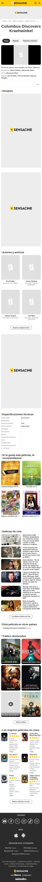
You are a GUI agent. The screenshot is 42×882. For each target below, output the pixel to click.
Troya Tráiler (11, 688)
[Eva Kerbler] (10, 267)
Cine (9, 21)
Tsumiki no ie (31, 487)
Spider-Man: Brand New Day (35, 734)
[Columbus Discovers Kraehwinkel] (21, 55)
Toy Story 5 (13, 754)
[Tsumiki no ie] (31, 473)
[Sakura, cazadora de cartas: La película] (10, 502)
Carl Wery (31, 316)
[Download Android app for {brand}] (24, 835)
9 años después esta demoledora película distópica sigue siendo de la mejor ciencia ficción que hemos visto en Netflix (31, 552)
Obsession (33, 754)
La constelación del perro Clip (11, 662)
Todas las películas (18, 21)
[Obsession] (25, 758)
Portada (4, 21)
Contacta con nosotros (25, 861)
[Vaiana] (4, 779)
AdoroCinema (29, 851)
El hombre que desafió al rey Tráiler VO (11, 715)
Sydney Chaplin (10, 316)
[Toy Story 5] (4, 758)
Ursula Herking (23, 76)
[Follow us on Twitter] (18, 821)
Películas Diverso (30, 21)
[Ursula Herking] (31, 267)
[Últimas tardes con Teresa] (31, 502)
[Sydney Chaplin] (10, 302)
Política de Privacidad (17, 864)
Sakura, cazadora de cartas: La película (16, 516)
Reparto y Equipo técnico (21, 328)
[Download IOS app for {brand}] (17, 835)
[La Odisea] (4, 737)
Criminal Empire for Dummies (12, 487)
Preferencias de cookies (26, 866)
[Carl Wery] (31, 302)
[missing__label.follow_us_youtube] (5, 821)
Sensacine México (19, 854)
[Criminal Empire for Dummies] (10, 473)
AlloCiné (8, 848)
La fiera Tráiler (31, 715)
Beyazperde (8, 851)
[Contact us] (37, 821)
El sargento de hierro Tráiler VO (31, 688)
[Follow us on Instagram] (24, 821)
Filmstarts (27, 848)
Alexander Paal (28, 70)
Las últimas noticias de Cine (21, 616)
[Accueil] (19, 3)
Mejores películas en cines (21, 801)
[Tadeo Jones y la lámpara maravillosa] (25, 779)
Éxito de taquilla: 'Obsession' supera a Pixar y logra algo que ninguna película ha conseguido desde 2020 (31, 604)
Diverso (37, 67)
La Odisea (12, 734)
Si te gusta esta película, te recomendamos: (18, 457)
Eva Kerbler (12, 76)
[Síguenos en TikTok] (31, 821)
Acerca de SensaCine (9, 861)
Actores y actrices (13, 252)
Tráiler (11, 752)
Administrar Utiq (31, 864)
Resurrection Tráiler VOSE (31, 662)
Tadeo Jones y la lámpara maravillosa (35, 777)
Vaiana (11, 775)
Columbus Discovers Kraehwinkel (17, 628)
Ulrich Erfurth (15, 70)
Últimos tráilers (21, 722)
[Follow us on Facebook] (11, 821)
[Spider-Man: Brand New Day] (25, 737)
